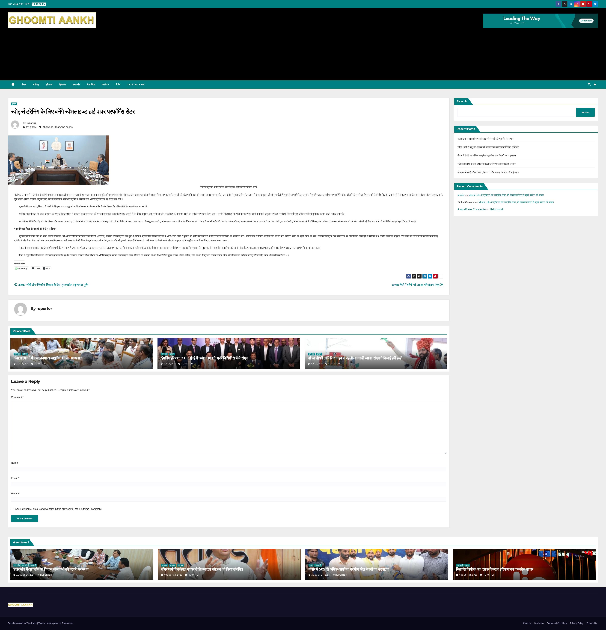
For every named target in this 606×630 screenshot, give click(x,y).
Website (15, 493)
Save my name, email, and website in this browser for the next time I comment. (58, 509)
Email (15, 478)
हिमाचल (62, 84)
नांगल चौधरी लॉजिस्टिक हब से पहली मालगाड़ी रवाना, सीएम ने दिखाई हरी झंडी (355, 358)
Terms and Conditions (557, 623)
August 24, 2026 (25, 575)
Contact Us (136, 84)
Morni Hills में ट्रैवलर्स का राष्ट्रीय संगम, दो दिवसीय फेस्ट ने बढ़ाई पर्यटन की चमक (506, 195)
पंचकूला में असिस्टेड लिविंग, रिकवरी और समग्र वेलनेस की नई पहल (488, 172)
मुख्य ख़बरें (17, 354)
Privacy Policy (576, 623)
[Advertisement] (303, 53)
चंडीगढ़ (36, 84)
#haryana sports (64, 127)
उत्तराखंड (76, 84)
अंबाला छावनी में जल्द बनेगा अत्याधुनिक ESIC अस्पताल (48, 358)
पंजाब (24, 84)
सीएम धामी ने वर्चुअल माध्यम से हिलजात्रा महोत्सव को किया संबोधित (488, 147)
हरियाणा (49, 84)
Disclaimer (539, 623)
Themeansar (67, 623)
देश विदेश (91, 84)
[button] (589, 84)
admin (460, 195)
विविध (118, 84)
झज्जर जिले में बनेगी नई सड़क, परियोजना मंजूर (416, 284)
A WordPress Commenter (471, 209)
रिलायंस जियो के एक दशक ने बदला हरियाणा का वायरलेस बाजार (486, 164)
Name (15, 462)
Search (462, 101)
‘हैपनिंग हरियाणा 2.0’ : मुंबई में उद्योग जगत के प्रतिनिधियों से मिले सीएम (204, 358)
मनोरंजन (105, 84)
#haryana (48, 127)
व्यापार (467, 565)
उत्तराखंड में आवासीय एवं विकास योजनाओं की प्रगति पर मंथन (485, 139)
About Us (527, 623)
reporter (31, 123)
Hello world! (496, 209)
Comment (17, 397)
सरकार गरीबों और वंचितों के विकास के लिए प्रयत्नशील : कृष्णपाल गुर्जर (52, 284)
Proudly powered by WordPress (22, 623)
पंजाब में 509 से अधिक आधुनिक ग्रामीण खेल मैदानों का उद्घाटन (486, 155)
